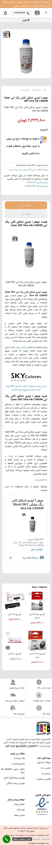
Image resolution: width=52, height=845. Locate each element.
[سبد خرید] (5, 13)
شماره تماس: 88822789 (37, 182)
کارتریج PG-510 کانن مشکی (37, 616)
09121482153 (35, 839)
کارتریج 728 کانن (14, 614)
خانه (44, 90)
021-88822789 (41, 480)
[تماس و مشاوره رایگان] (6, 839)
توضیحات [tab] (26, 205)
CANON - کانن (37, 169)
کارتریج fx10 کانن (14, 653)
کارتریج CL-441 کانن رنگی (37, 655)
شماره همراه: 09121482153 (36, 186)
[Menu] (46, 12)
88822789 (45, 839)
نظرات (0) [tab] (26, 214)
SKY (29, 169)
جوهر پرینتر (24, 90)
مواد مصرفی (36, 90)
